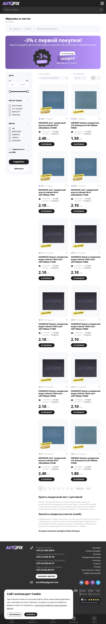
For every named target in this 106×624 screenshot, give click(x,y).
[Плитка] (93, 78)
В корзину (46, 144)
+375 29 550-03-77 (45, 563)
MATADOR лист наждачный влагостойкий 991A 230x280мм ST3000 (52, 125)
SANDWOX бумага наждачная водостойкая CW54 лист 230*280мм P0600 (53, 393)
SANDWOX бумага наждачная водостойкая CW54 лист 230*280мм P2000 (85, 259)
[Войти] (94, 618)
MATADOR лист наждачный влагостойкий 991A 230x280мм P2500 (52, 460)
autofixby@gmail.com (47, 582)
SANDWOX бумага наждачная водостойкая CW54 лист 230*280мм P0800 (85, 326)
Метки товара (15, 100)
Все (88, 488)
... (62, 488)
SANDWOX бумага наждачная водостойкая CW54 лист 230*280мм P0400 (85, 393)
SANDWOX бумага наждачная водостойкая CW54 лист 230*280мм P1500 (53, 259)
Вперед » (80, 488)
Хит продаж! (17, 108)
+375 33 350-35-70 (45, 556)
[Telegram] (98, 582)
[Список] (98, 78)
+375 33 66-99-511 (45, 569)
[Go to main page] (11, 3)
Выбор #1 (16, 111)
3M (13, 128)
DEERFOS (16, 134)
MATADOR (16, 140)
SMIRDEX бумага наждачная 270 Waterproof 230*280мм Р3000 (85, 460)
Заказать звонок (46, 576)
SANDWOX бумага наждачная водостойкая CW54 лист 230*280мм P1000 (53, 326)
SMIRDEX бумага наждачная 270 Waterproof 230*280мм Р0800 (85, 125)
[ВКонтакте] (81, 582)
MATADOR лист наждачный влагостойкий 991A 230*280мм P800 (52, 192)
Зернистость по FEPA (16, 151)
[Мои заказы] (73, 618)
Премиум (16, 114)
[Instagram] (87, 582)
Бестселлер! (17, 105)
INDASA (15, 137)
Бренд (12, 123)
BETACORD (16, 131)
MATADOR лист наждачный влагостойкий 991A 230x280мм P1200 (84, 192)
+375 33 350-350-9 (45, 550)
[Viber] (92, 582)
